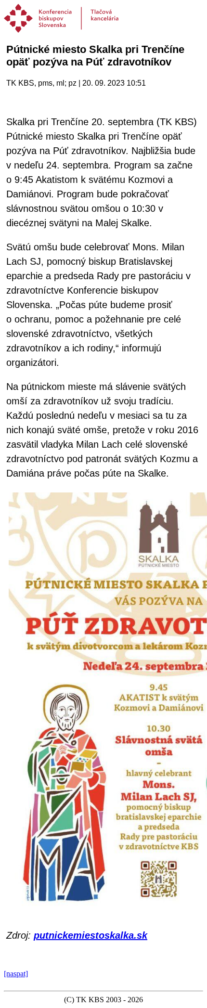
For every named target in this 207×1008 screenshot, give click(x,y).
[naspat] (16, 973)
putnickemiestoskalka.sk (90, 935)
